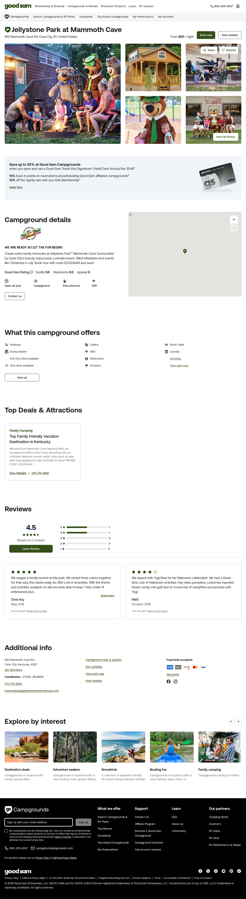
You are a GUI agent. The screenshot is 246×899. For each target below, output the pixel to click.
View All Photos (225, 136)
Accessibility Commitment (177, 878)
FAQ (174, 817)
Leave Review (31, 548)
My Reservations (143, 16)
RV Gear (214, 837)
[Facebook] (168, 681)
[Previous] (231, 721)
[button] (15, 187)
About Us (177, 824)
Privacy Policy (43, 858)
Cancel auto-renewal (148, 849)
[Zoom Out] (234, 228)
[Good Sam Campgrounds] (27, 810)
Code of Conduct (203, 878)
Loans (132, 6)
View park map (179, 365)
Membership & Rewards (50, 6)
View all (22, 377)
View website (230, 35)
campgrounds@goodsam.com (54, 848)
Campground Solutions (149, 842)
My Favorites (166, 16)
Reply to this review (37, 611)
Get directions (13, 669)
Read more (107, 595)
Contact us (15, 296)
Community (179, 831)
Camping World (218, 817)
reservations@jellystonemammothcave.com (32, 690)
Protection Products (113, 6)
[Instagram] (175, 681)
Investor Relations (141, 878)
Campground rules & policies (103, 659)
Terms (157, 878)
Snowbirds (85, 16)
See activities (94, 666)
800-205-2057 (19, 848)
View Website (17, 473)
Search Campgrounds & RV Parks (54, 16)
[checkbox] (6, 830)
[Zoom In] (234, 219)
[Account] (237, 6)
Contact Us (142, 817)
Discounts (173, 674)
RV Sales (214, 831)
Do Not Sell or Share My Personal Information (72, 878)
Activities (175, 358)
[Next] (238, 721)
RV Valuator (146, 6)
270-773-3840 (40, 473)
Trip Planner (105, 828)
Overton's (215, 824)
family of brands (63, 837)
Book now (206, 35)
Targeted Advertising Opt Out (114, 878)
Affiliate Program (145, 824)
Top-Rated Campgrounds (112, 16)
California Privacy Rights (64, 858)
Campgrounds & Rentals (83, 6)
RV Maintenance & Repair (225, 844)
